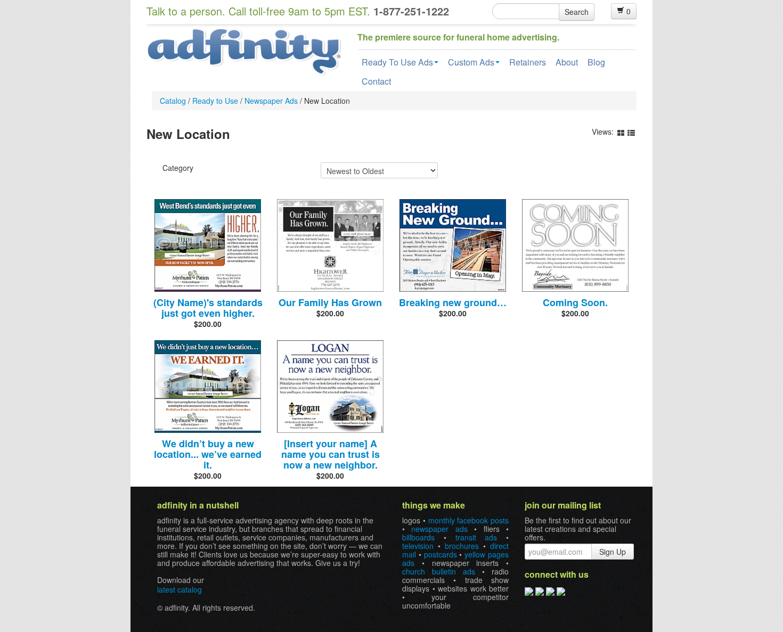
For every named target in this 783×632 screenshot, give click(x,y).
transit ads (476, 537)
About (567, 62)
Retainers (527, 62)
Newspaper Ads (271, 100)
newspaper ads (439, 528)
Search (577, 11)
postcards (440, 554)
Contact (376, 81)
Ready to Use (215, 100)
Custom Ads (471, 62)
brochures (462, 545)
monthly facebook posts (468, 520)
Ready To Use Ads (397, 62)
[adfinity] (243, 50)
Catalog (173, 100)
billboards (418, 537)
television (418, 545)
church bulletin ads (438, 571)
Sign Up (612, 551)
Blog (596, 62)
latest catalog (179, 589)
